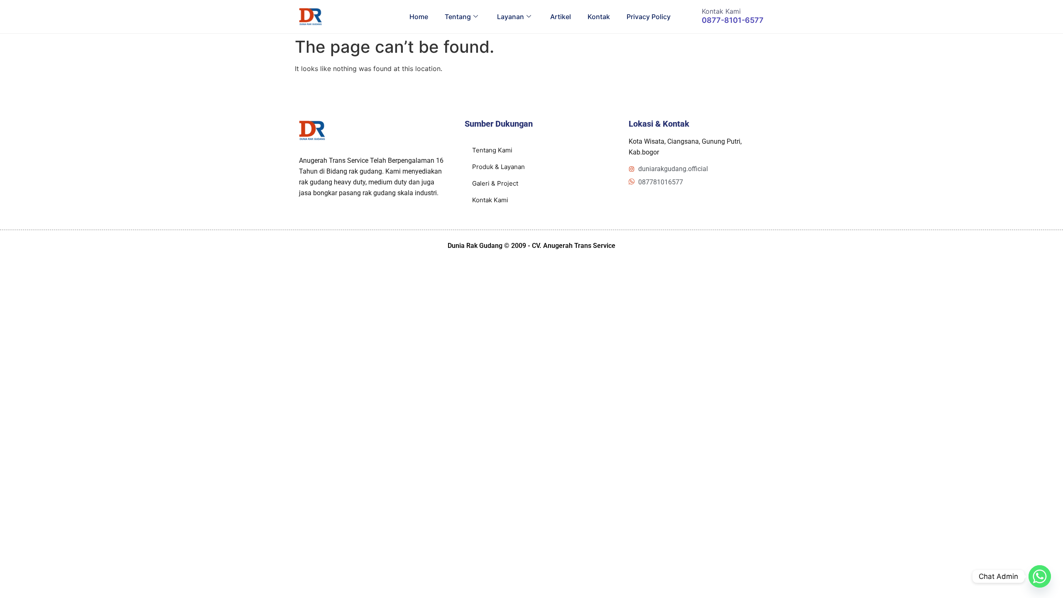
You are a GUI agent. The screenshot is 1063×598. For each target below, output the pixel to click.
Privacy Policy (649, 16)
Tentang (458, 16)
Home (418, 16)
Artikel (560, 16)
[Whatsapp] (1040, 576)
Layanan (510, 16)
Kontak (599, 16)
